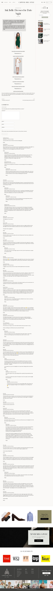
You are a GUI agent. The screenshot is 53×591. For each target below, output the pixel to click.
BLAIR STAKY (34, 589)
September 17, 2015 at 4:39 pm (8, 271)
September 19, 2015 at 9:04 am (8, 446)
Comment (3, 110)
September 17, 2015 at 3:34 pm (8, 240)
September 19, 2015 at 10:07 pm (8, 464)
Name (3, 121)
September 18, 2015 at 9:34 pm (9, 418)
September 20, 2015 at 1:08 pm (9, 473)
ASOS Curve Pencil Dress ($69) (18, 91)
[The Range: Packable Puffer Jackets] (40, 35)
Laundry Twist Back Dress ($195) (18, 56)
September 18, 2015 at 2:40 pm (9, 332)
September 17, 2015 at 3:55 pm (8, 257)
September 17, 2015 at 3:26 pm (8, 217)
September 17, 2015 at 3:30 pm (8, 223)
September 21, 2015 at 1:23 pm (11, 169)
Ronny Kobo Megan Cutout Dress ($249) (18, 86)
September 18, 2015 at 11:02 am (8, 394)
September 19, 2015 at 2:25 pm (11, 425)
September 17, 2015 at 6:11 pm (8, 315)
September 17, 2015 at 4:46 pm (8, 288)
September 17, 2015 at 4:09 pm (9, 153)
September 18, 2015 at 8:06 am (8, 350)
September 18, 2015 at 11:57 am (9, 162)
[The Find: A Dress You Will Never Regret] (40, 41)
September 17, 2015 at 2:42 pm (8, 145)
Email (3, 124)
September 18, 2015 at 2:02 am (8, 340)
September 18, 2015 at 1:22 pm (9, 359)
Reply (4, 142)
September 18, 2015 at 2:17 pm (11, 371)
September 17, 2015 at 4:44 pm (8, 280)
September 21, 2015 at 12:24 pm (8, 492)
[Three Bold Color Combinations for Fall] (40, 24)
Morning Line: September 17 (6, 100)
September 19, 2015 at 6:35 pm (8, 455)
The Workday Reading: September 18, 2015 (28, 100)
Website (3, 127)
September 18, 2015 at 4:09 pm (12, 382)
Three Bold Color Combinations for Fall (47, 24)
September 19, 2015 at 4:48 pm (9, 297)
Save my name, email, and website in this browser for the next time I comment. (14, 131)
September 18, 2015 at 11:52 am (9, 205)
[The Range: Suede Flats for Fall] (40, 30)
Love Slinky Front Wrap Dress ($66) (18, 81)
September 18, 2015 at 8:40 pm (8, 409)
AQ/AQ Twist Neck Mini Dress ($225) (18, 76)
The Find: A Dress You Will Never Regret (47, 41)
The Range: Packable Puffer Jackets (46, 35)
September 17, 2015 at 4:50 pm (8, 306)
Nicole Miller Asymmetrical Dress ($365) (18, 51)
